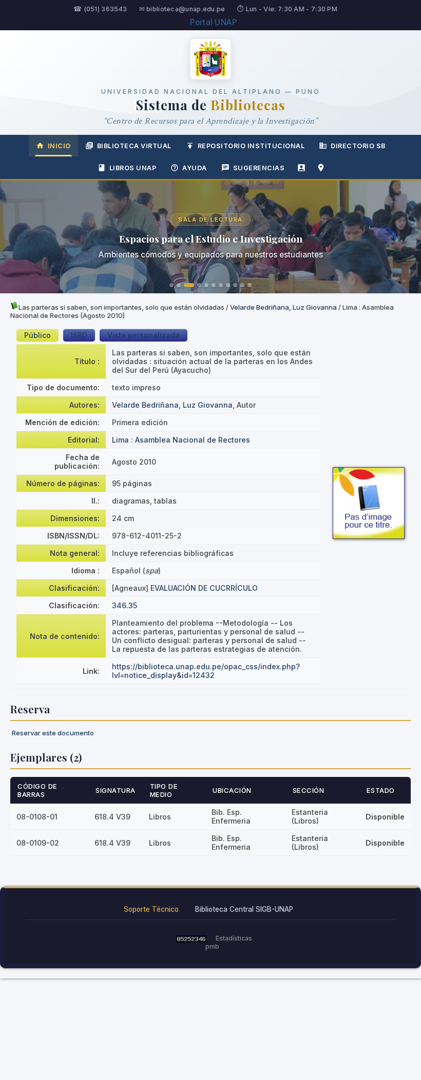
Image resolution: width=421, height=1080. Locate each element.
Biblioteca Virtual (134, 146)
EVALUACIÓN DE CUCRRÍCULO (204, 588)
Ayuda (194, 168)
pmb (212, 946)
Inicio (59, 146)
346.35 (124, 605)
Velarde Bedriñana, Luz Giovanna (283, 307)
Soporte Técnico (151, 909)
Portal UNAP (213, 22)
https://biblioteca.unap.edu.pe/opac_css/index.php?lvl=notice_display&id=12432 (206, 670)
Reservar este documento (53, 733)
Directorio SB (358, 146)
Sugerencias (259, 168)
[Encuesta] (301, 167)
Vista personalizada (143, 335)
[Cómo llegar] (321, 167)
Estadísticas (234, 938)
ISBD (79, 335)
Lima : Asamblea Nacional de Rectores (181, 439)
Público (37, 335)
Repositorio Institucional (251, 146)
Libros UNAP (133, 168)
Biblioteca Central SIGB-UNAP (244, 909)
